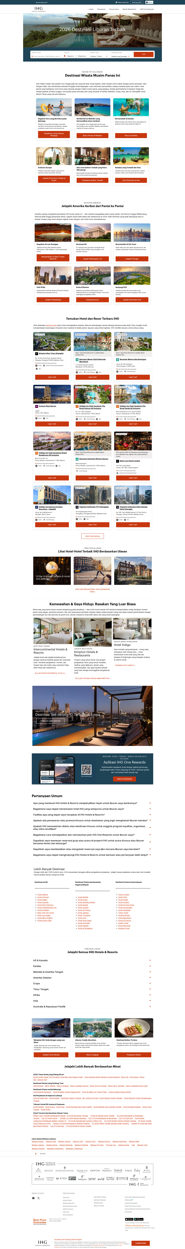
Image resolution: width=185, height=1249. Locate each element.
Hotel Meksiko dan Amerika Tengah (107, 1107)
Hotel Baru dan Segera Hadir (71, 1077)
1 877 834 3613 (55, 1221)
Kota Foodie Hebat (40, 1077)
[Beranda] (35, 1153)
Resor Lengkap (63, 1086)
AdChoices (128, 1200)
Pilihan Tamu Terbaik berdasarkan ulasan (49, 1116)
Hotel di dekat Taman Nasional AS (66, 1092)
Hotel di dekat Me (40, 1098)
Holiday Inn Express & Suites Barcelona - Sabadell (51, 508)
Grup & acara (114, 9)
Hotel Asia (60, 1107)
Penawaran (101, 9)
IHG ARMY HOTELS (100, 1197)
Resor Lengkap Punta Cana (137, 1086)
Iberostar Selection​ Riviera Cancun (93, 459)
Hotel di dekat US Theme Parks (94, 1092)
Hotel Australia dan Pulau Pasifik (79, 1107)
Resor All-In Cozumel (98, 1086)
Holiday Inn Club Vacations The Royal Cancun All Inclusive (92, 407)
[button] (149, 2)
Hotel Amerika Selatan (132, 1107)
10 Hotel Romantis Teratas (77, 1116)
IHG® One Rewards (147, 9)
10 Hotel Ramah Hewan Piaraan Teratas (120, 1121)
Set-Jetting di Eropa (90, 1098)
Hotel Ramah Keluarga (42, 1092)
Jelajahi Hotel (67, 1200)
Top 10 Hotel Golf (126, 1118)
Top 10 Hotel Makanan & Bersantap (102, 1118)
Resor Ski (124, 1077)
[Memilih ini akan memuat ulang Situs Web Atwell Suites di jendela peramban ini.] (110, 1178)
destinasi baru (51, 325)
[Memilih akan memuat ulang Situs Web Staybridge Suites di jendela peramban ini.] (122, 1178)
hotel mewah (54, 1098)
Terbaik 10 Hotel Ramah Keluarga (73, 1118)
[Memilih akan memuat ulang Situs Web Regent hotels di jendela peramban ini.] (49, 1170)
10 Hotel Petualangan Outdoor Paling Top (85, 1121)
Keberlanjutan (98, 1203)
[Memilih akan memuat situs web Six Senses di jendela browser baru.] (38, 1170)
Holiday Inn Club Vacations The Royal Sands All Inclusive (133, 407)
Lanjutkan (141, 1243)
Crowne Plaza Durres (47, 406)
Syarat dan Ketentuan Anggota (135, 1197)
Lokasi (91, 9)
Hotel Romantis (114, 1077)
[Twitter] (38, 1198)
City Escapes (54, 1077)
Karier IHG (66, 1197)
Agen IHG (66, 1212)
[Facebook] (33, 1198)
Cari (143, 54)
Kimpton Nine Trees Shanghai (51, 353)
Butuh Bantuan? (42, 2)
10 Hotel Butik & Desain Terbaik (78, 1126)
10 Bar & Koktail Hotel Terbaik (102, 1116)
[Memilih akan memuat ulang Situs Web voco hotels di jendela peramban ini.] (128, 1170)
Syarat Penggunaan (131, 1203)
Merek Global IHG (68, 1203)
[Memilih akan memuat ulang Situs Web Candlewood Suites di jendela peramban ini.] (145, 1178)
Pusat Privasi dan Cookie (133, 1206)
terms (121, 1243)
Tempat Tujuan (36, 52)
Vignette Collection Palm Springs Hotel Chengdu (133, 508)
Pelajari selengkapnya (134, 1225)
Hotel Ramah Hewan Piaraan (110, 1098)
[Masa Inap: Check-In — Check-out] (75, 56)
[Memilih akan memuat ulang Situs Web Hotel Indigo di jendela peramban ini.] (106, 1170)
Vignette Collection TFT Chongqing (94, 507)
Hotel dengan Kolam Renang (95, 1077)
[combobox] (47, 56)
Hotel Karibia (38, 1107)
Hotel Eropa (50, 1107)
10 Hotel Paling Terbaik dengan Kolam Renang (110, 1123)
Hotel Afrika (45, 1110)
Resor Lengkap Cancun (79, 1086)
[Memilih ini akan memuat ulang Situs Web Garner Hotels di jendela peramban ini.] (92, 1178)
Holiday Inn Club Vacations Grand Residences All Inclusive (53, 454)
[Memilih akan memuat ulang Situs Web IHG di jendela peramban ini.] (38, 9)
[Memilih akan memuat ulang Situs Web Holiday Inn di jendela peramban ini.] (82, 1178)
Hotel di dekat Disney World (119, 1092)
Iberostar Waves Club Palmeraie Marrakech (92, 361)
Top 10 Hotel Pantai (49, 1118)
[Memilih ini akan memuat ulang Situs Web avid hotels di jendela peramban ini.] (101, 1178)
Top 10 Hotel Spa (57, 1126)
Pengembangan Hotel (70, 1206)
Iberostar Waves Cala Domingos (133, 359)
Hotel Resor (134, 1077)
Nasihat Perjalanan (100, 1200)
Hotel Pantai (38, 1086)
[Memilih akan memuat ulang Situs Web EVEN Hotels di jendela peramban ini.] (61, 1178)
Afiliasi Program (68, 1209)
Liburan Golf (42, 1080)
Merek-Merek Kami (129, 9)
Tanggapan (128, 1212)
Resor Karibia (50, 1086)
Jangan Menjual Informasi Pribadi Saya (137, 1209)
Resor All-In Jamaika (116, 1086)
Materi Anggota (99, 1205)
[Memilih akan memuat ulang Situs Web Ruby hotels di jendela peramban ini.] (137, 1170)
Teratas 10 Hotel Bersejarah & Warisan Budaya (71, 1123)
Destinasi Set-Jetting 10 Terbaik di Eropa (67, 714)
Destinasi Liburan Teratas (71, 1098)
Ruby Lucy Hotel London (130, 461)
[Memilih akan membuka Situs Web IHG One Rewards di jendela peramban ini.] (138, 1184)
